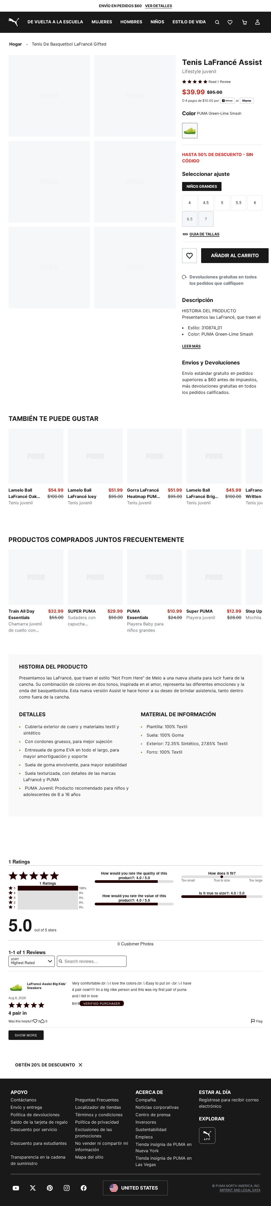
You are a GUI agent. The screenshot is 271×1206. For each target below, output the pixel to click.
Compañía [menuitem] (146, 1099)
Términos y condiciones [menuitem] (99, 1114)
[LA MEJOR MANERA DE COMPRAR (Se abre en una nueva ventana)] (207, 1135)
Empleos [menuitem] (144, 1137)
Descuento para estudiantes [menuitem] (39, 1143)
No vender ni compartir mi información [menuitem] (101, 1146)
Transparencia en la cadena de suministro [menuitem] (38, 1160)
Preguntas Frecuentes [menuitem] (97, 1099)
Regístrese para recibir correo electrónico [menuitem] (229, 1103)
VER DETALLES (158, 5)
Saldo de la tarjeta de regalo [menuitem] (39, 1122)
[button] (47, 888)
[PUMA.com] (12, 22)
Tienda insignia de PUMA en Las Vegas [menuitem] (164, 1161)
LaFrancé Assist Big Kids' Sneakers (46, 986)
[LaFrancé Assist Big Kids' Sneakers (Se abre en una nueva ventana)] (16, 987)
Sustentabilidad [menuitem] (151, 1129)
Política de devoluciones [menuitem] (35, 1114)
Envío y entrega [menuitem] (26, 1107)
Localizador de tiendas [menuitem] (98, 1107)
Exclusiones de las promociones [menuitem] (93, 1132)
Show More (26, 1035)
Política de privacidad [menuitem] (97, 1122)
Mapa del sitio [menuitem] (89, 1157)
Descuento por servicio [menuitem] (34, 1129)
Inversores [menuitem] (146, 1122)
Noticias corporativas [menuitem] (157, 1107)
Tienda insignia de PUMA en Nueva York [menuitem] (164, 1147)
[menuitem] (55, 22)
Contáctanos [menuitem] (23, 1099)
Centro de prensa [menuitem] (153, 1114)
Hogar (15, 44)
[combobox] (31, 961)
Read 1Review (220, 81)
